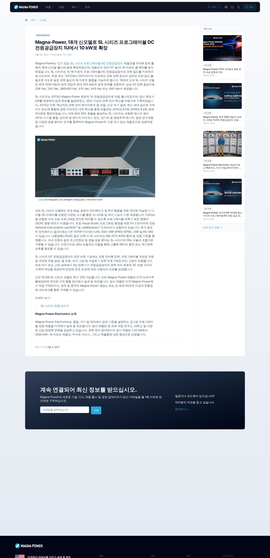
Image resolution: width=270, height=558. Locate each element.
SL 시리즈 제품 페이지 (55, 305)
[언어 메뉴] (226, 7)
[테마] (232, 7)
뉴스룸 (42, 20)
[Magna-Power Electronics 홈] (135, 545)
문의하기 (180, 409)
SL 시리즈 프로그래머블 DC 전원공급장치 (96, 63)
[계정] (238, 7)
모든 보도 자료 (211, 227)
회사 (33, 20)
